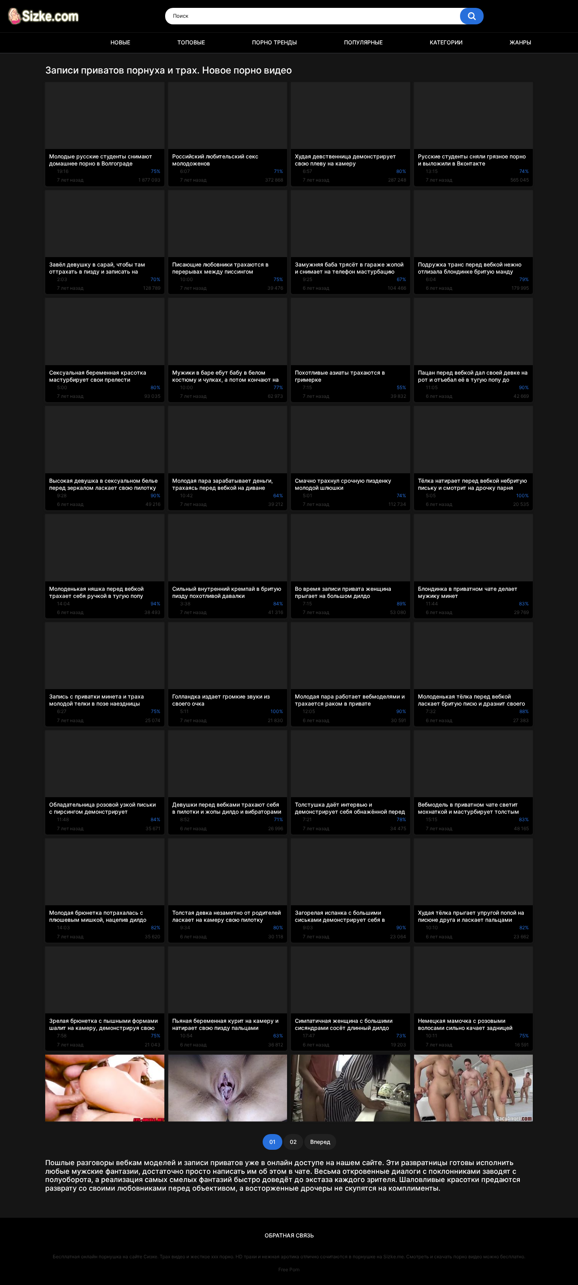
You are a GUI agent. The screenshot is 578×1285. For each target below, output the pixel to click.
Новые (120, 42)
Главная (55, 43)
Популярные (363, 42)
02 (293, 1141)
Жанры (520, 42)
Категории (446, 42)
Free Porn (289, 1269)
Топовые (191, 42)
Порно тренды (274, 42)
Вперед (320, 1141)
